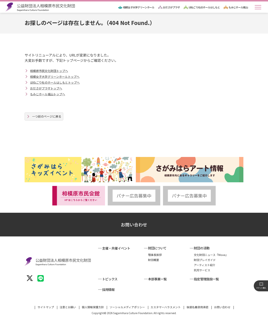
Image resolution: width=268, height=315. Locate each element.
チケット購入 (261, 288)
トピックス (110, 279)
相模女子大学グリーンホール (138, 7)
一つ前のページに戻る (46, 116)
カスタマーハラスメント (166, 307)
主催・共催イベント (116, 248)
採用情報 (108, 289)
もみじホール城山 (238, 7)
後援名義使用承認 (197, 307)
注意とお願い (68, 307)
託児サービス (202, 270)
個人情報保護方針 (93, 307)
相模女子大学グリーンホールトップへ (54, 76)
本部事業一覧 (157, 279)
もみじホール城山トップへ (47, 94)
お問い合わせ (134, 224)
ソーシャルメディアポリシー (127, 307)
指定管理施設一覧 (206, 279)
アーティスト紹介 (204, 265)
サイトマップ (46, 307)
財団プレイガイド (205, 260)
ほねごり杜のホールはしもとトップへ (55, 82)
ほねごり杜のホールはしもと (204, 7)
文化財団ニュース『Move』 (211, 255)
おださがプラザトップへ (46, 88)
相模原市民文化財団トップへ (49, 71)
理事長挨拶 (155, 255)
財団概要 (153, 260)
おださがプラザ (171, 7)
